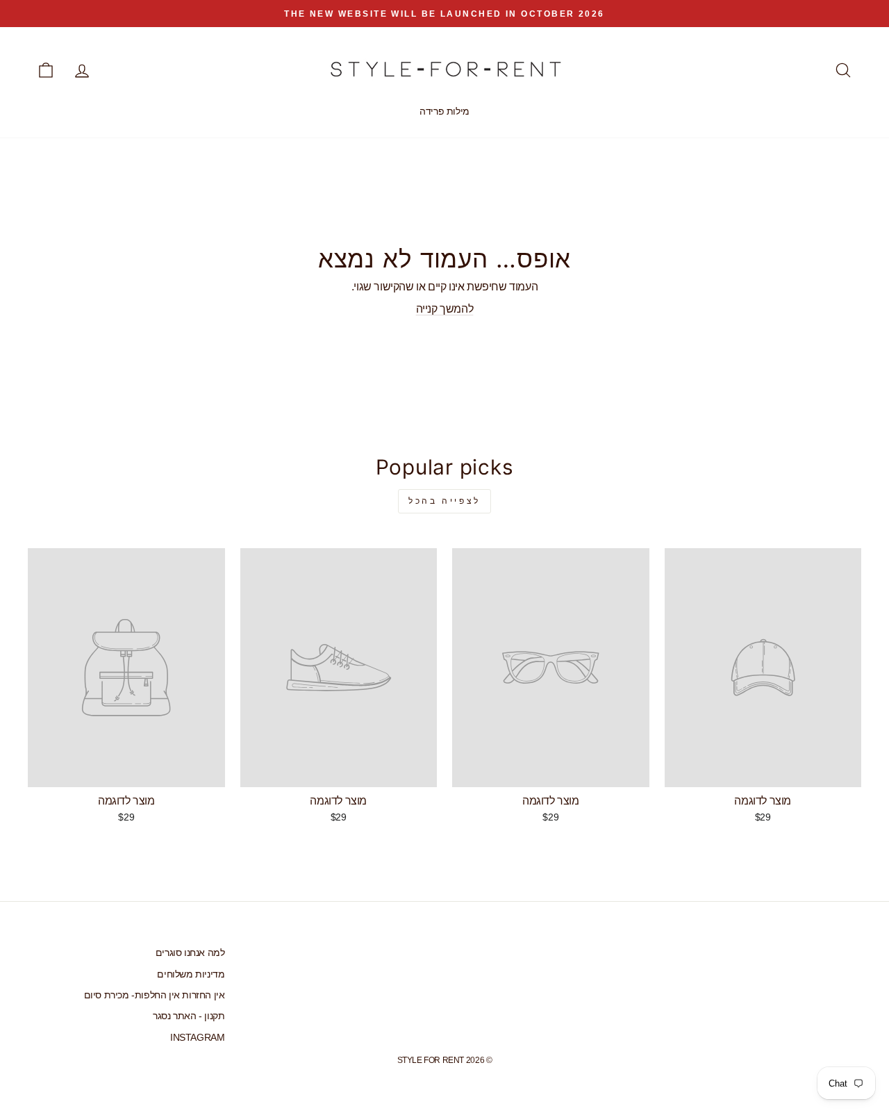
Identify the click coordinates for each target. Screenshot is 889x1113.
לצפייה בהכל (444, 501)
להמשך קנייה (445, 309)
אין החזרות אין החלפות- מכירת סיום (154, 995)
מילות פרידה (444, 111)
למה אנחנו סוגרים (190, 953)
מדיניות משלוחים (190, 974)
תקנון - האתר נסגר (188, 1016)
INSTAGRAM (197, 1037)
